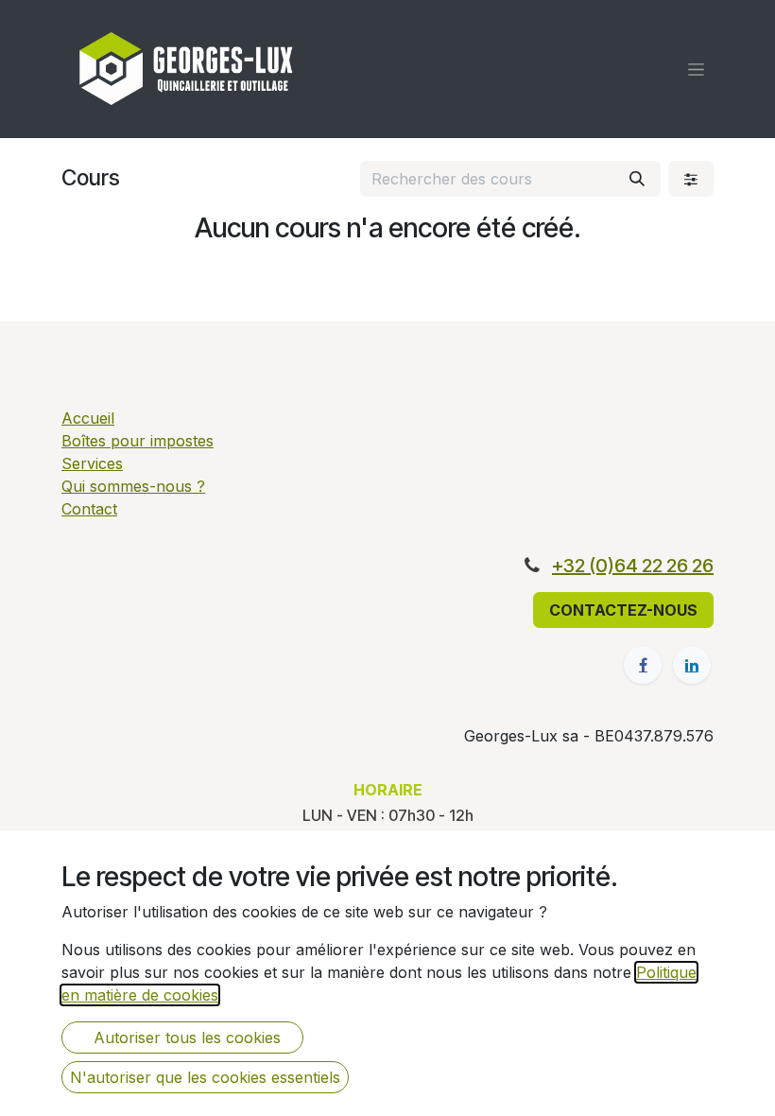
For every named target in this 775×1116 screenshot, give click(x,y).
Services (92, 463)
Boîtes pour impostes (137, 440)
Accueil (87, 418)
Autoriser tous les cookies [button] (182, 1037)
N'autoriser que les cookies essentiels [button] (205, 1077)
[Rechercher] (637, 179)
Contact (89, 508)
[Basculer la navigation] (696, 69)
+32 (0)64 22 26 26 (633, 565)
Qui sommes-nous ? (133, 486)
